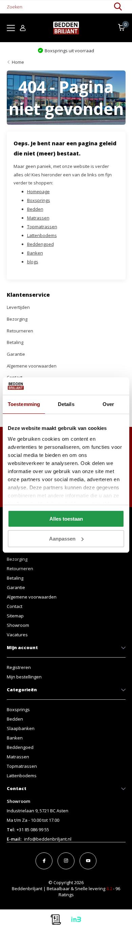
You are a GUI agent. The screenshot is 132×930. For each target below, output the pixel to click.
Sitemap (15, 616)
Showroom (18, 625)
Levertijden (18, 307)
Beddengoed (40, 244)
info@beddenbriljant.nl (47, 839)
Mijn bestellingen (24, 677)
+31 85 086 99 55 (33, 829)
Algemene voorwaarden (32, 366)
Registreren (19, 667)
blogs (32, 262)
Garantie (16, 354)
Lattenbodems (42, 235)
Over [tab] (108, 404)
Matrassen (38, 218)
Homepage (38, 191)
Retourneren (20, 331)
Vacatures (17, 635)
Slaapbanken (21, 728)
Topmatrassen (42, 227)
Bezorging (17, 319)
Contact (14, 606)
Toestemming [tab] (24, 404)
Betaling (15, 342)
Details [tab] (66, 404)
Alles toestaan (66, 519)
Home (18, 62)
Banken (35, 253)
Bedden (35, 209)
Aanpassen (62, 539)
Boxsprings (38, 200)
